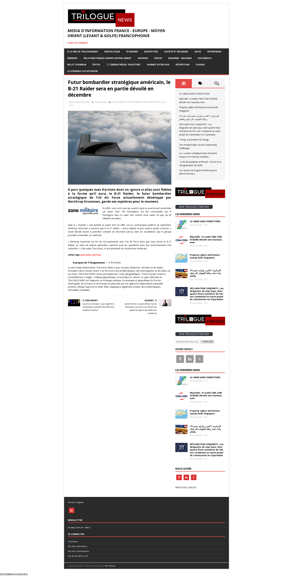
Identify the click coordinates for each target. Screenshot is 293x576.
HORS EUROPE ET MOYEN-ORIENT (127, 102)
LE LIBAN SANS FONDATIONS (194, 93)
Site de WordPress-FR (78, 556)
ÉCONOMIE (132, 51)
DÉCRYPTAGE (183, 64)
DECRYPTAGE (151, 51)
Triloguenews (100, 102)
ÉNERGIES (72, 58)
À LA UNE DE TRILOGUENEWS (82, 51)
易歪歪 (3, 574)
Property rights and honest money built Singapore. (205, 256)
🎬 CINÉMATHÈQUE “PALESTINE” (124, 64)
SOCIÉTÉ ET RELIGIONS (176, 51)
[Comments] (216, 83)
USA (164, 102)
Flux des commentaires (78, 551)
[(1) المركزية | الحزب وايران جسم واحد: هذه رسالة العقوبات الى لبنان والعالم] (181, 276)
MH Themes (110, 566)
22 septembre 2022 (81, 102)
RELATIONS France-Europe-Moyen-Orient (108, 58)
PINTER (158, 58)
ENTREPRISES (214, 51)
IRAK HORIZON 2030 (152, 102)
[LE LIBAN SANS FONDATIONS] (181, 227)
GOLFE (197, 51)
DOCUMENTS (205, 58)
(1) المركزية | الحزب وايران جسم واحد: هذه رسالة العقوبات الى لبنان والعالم (205, 273)
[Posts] (183, 83)
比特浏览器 (18, 574)
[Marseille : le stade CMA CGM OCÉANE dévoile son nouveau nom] (181, 242)
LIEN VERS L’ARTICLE (90, 254)
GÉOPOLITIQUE (112, 51)
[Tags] (200, 83)
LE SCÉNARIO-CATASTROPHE (82, 71)
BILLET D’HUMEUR (76, 64)
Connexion (73, 541)
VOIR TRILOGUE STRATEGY (194, 206)
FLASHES (200, 64)
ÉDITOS (96, 64)
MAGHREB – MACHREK (180, 58)
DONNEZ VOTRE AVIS (158, 64)
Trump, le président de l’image (194, 139)
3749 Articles (114, 262)
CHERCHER (207, 342)
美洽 (26, 574)
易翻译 (9, 574)
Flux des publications (77, 546)
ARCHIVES (143, 58)
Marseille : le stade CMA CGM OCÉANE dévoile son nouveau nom (206, 239)
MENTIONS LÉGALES (185, 487)
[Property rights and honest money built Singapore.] (181, 260)
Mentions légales (76, 502)
